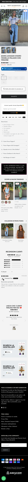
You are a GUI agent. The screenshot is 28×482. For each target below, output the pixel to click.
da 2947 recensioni (14, 311)
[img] (4, 276)
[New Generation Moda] (14, 6)
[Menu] (1, 6)
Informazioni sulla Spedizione (8, 424)
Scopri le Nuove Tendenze (14, 179)
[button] (5, 63)
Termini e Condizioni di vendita (9, 416)
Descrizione (4, 122)
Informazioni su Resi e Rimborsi (9, 426)
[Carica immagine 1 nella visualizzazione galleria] (14, 27)
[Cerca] (5, 6)
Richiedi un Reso (5, 429)
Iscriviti (5, 450)
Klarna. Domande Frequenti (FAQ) (9, 421)
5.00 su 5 (18, 255)
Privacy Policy (4, 419)
